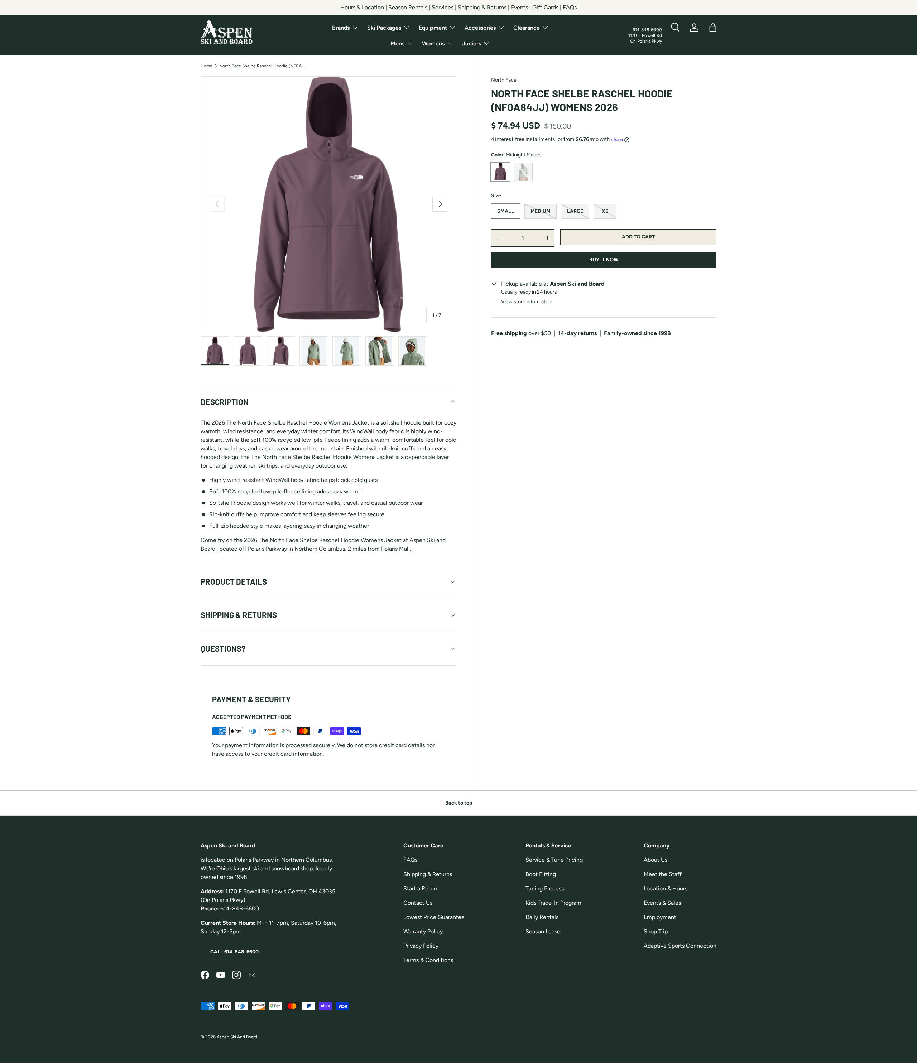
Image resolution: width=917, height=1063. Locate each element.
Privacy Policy (420, 945)
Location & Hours (665, 888)
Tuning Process (544, 888)
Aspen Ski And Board (237, 1036)
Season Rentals (408, 7)
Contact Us (417, 902)
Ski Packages (384, 27)
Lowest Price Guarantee (434, 917)
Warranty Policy (423, 931)
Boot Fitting (540, 874)
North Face (504, 80)
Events (519, 7)
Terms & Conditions (428, 960)
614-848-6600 (647, 29)
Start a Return (421, 888)
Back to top (458, 803)
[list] (328, 204)
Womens (433, 43)
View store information (526, 302)
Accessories (480, 27)
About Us (655, 859)
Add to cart (638, 237)
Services (442, 7)
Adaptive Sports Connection (680, 945)
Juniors (471, 43)
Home (206, 66)
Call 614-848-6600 (234, 952)
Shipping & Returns (482, 7)
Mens (397, 43)
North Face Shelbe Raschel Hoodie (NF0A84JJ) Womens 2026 (262, 66)
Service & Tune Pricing (554, 859)
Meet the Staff (663, 874)
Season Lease (542, 931)
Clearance (526, 27)
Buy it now (604, 260)
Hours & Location (362, 7)
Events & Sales (662, 902)
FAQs (570, 7)
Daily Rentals (541, 917)
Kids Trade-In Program (553, 902)
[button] (713, 27)
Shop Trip (656, 931)
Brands (341, 27)
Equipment (433, 27)
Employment (660, 917)
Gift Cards (545, 7)
